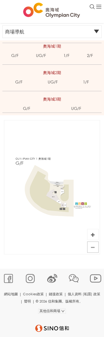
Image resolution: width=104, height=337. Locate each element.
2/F (90, 55)
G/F (14, 55)
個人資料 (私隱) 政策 (84, 294)
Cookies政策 (33, 294)
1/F (66, 55)
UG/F (41, 55)
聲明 (27, 301)
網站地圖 (11, 294)
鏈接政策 (56, 294)
